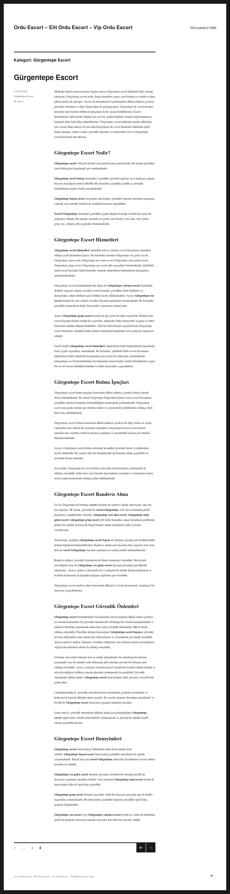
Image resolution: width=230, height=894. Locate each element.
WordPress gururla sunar (82, 876)
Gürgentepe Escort (46, 77)
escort (17, 876)
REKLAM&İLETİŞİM (203, 28)
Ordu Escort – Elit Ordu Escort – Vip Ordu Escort (73, 27)
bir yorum (19, 101)
